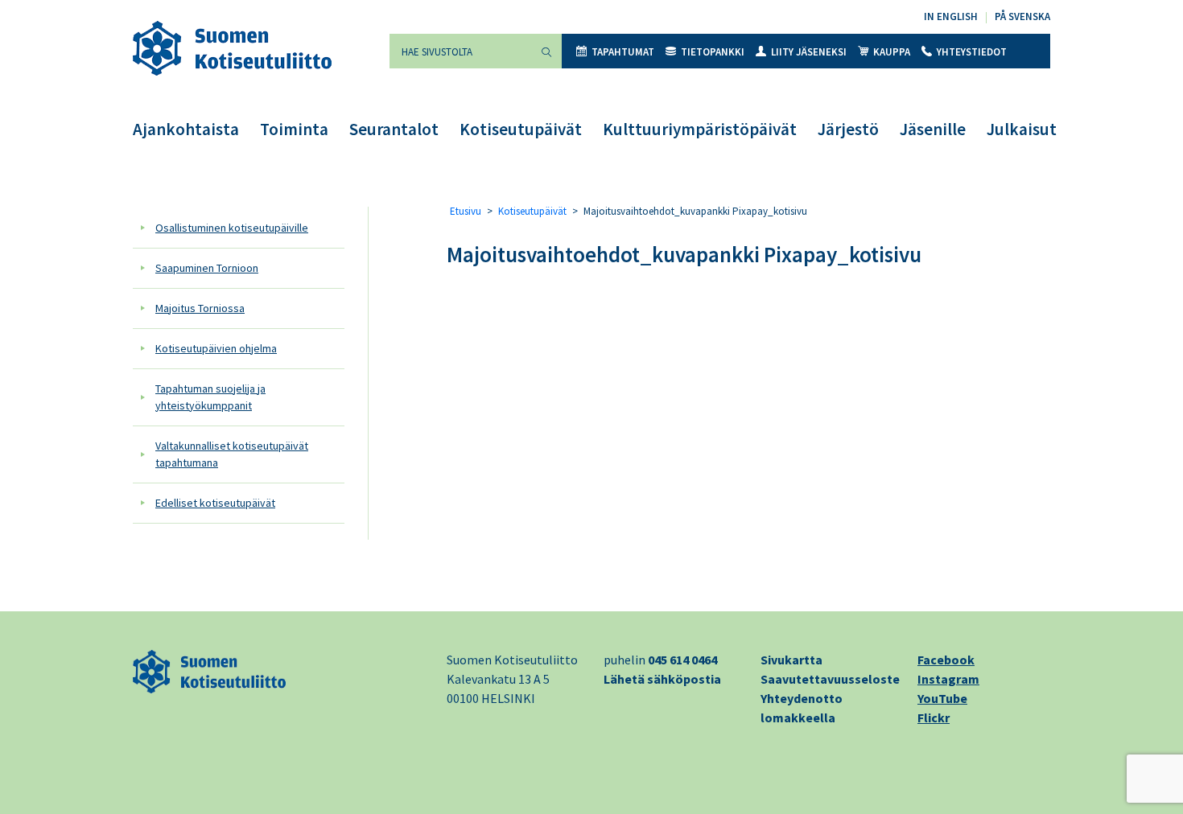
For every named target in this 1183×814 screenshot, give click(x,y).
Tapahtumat (623, 52)
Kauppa (891, 52)
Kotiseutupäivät (521, 129)
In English (951, 16)
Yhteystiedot (972, 52)
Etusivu (465, 211)
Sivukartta (791, 660)
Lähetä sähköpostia (662, 679)
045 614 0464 (682, 660)
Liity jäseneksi (809, 52)
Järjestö (848, 129)
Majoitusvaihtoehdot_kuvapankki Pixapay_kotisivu (684, 254)
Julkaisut (1022, 129)
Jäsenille (933, 129)
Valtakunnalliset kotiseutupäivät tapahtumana (231, 454)
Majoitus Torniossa (200, 308)
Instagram (948, 679)
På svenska (1022, 16)
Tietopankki (712, 52)
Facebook (946, 660)
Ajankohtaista (186, 129)
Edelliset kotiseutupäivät (215, 502)
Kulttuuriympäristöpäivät (700, 129)
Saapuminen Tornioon (206, 268)
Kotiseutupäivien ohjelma (216, 348)
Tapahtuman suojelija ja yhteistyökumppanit (210, 397)
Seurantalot (394, 129)
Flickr (933, 717)
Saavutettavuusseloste (830, 679)
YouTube (942, 698)
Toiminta (294, 129)
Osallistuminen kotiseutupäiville (231, 227)
